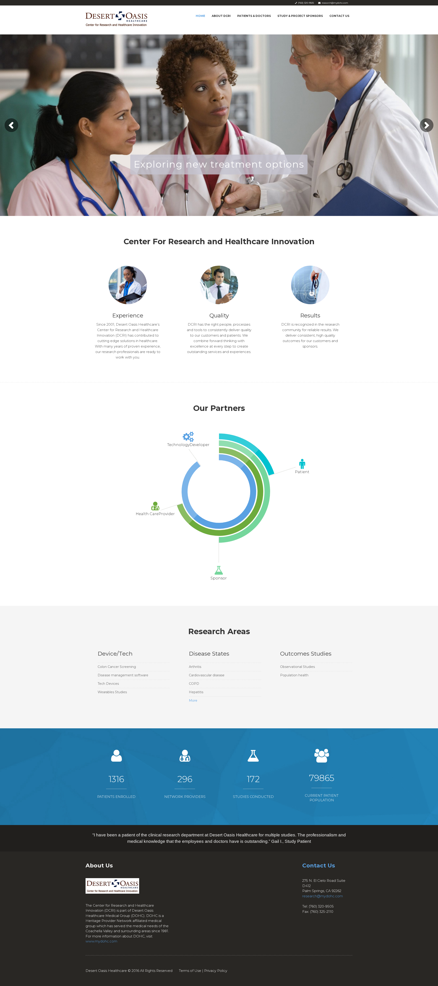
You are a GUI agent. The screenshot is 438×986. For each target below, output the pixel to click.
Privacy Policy (215, 970)
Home (200, 16)
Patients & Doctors (254, 16)
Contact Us (339, 16)
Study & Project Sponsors (300, 16)
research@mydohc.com (322, 896)
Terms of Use (190, 970)
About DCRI (221, 16)
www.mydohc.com (101, 941)
